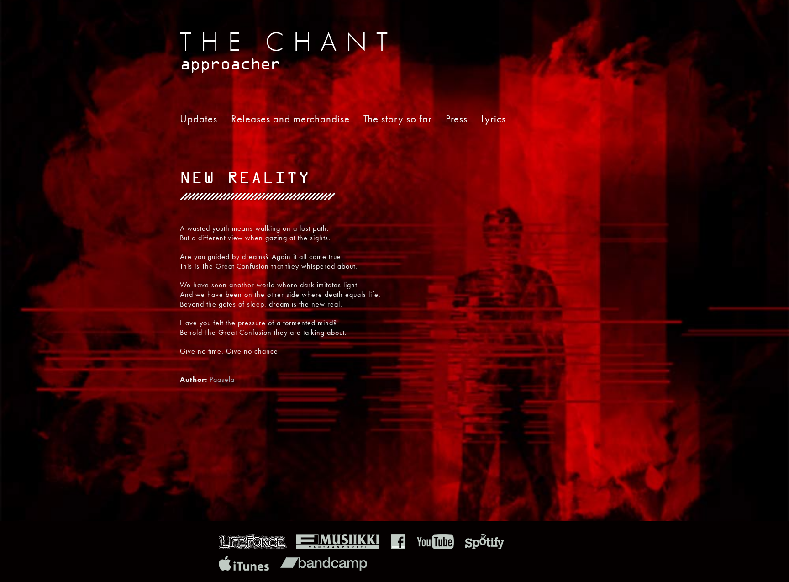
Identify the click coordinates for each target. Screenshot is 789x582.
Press (457, 119)
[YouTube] (435, 546)
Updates (198, 119)
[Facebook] (398, 546)
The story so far (397, 119)
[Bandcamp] (323, 568)
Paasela (222, 379)
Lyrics (493, 119)
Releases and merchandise (290, 119)
